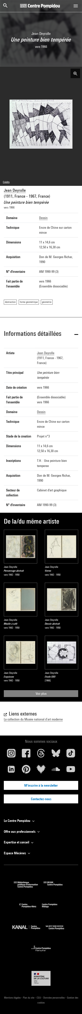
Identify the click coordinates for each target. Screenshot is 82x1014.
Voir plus (41, 694)
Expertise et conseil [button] (17, 842)
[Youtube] (70, 770)
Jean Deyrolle (15, 190)
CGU (39, 997)
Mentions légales (12, 997)
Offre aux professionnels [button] (20, 831)
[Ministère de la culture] (41, 978)
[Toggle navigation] (75, 6)
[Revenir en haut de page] (73, 1005)
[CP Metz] (30, 908)
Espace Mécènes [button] (15, 853)
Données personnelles (54, 997)
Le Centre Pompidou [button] (17, 821)
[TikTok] (70, 754)
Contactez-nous (41, 799)
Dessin (43, 218)
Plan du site (29, 997)
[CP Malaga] (52, 908)
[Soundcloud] (55, 770)
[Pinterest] (26, 770)
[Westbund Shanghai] (58, 930)
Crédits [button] (6, 182)
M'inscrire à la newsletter (41, 785)
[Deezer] (41, 770)
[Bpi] (28, 886)
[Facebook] (26, 754)
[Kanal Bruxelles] (29, 930)
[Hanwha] (41, 952)
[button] (41, 334)
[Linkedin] (11, 770)
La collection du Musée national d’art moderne (33, 719)
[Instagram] (11, 754)
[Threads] (41, 754)
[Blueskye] (55, 754)
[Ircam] (55, 886)
